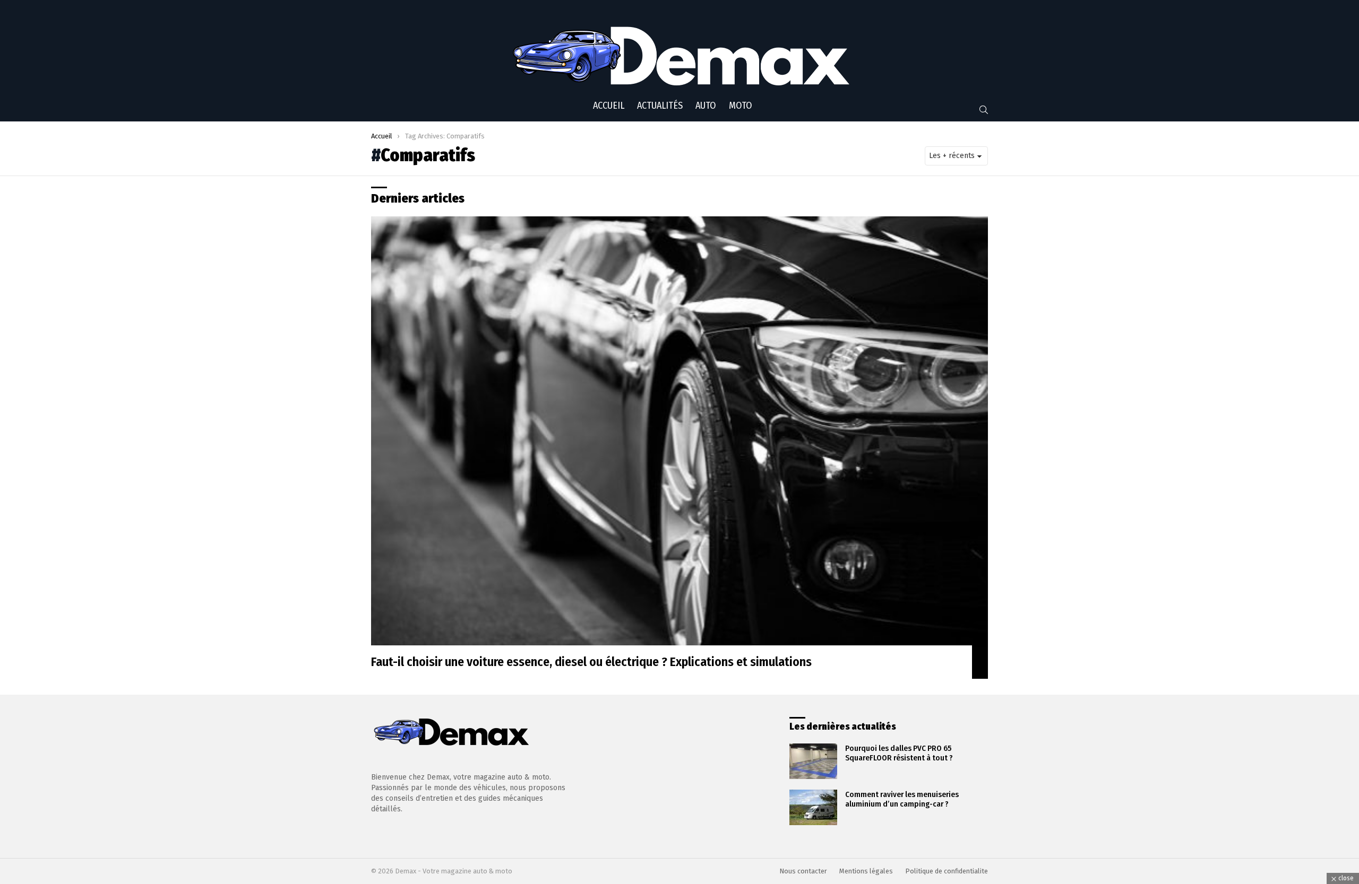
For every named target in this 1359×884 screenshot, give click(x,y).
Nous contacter (803, 871)
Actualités (660, 105)
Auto (705, 105)
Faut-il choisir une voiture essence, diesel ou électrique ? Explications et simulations (591, 661)
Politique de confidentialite (946, 871)
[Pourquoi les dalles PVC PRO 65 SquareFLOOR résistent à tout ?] (813, 761)
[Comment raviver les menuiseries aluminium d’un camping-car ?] (813, 807)
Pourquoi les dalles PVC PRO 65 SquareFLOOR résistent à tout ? (899, 753)
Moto (740, 105)
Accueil (608, 105)
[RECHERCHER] (983, 109)
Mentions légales (866, 871)
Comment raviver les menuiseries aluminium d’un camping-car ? (902, 799)
